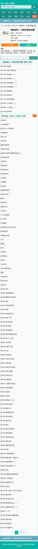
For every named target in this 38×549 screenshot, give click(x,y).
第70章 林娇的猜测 (7, 404)
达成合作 (3, 211)
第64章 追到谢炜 (6, 379)
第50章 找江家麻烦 (7, 322)
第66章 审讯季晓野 (7, 388)
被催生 (3, 244)
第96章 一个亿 (5, 511)
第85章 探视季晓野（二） (9, 466)
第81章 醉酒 (4, 449)
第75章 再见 (4, 425)
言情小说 (14, 25)
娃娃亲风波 (4, 231)
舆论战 (3, 260)
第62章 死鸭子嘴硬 (7, 371)
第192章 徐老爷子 (6, 95)
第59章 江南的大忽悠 (7, 359)
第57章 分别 (4, 351)
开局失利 (3, 161)
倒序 (34, 116)
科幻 (3, 16)
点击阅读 (28, 45)
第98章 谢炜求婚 (6, 519)
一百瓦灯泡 (18, 33)
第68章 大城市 (5, 396)
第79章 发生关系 (6, 441)
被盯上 (3, 198)
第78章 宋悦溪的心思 (7, 437)
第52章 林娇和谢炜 (7, 330)
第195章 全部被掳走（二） (9, 83)
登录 (34, 16)
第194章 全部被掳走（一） (9, 87)
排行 (22, 16)
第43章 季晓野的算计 (7, 293)
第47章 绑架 (4, 309)
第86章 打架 (4, 470)
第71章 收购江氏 (6, 408)
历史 (28, 12)
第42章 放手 (4, 289)
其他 (16, 16)
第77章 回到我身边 (7, 433)
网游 (34, 12)
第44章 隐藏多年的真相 (8, 297)
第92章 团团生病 (6, 495)
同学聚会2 (4, 256)
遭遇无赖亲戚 (5, 145)
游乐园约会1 (5, 169)
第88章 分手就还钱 (7, 478)
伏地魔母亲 (4, 132)
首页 (3, 12)
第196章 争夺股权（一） (8, 78)
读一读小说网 (8, 3)
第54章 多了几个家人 (7, 338)
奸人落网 (3, 219)
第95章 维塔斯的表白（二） (9, 507)
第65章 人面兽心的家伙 (8, 383)
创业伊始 (3, 141)
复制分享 (33, 58)
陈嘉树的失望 (5, 235)
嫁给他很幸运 (5, 157)
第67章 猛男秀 (5, 392)
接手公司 (3, 137)
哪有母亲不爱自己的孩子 (8, 227)
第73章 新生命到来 (7, 416)
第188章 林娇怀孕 (6, 111)
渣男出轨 (3, 120)
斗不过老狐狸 (5, 215)
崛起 (2, 272)
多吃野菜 (3, 223)
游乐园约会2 (5, 174)
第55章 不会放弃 (6, 342)
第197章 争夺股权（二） (8, 74)
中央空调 (3, 264)
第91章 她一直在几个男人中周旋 (11, 490)
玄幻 (9, 12)
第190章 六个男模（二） (8, 103)
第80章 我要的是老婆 (7, 445)
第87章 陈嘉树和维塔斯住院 (9, 474)
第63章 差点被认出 (7, 375)
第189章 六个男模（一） (8, 107)
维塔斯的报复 (5, 190)
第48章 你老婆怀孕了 (7, 314)
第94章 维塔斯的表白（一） (9, 503)
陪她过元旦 (4, 207)
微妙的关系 (4, 281)
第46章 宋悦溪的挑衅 (7, 305)
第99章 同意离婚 (6, 523)
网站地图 (19, 546)
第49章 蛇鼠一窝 (6, 318)
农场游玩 (3, 178)
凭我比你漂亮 (5, 149)
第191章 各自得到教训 (8, 99)
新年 (2, 248)
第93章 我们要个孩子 (7, 499)
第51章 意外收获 (6, 326)
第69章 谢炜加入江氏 (7, 400)
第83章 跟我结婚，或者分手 (9, 458)
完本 (28, 16)
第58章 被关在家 (6, 355)
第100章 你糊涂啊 (6, 527)
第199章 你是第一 (23, 41)
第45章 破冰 (4, 301)
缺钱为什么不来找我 (7, 128)
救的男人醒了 (5, 194)
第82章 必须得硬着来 (7, 453)
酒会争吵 (3, 285)
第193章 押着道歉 (6, 91)
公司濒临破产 (5, 124)
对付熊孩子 (4, 276)
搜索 (34, 7)
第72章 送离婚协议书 (7, 412)
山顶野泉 (3, 182)
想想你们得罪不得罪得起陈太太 (11, 153)
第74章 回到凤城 (6, 420)
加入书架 (10, 45)
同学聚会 (3, 252)
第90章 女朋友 (5, 486)
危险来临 (3, 202)
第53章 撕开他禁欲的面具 (9, 334)
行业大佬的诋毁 (6, 268)
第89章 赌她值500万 (7, 482)
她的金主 (3, 186)
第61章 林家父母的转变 (8, 367)
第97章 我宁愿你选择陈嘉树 (9, 515)
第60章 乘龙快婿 (6, 363)
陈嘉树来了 (4, 165)
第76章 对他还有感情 (7, 429)
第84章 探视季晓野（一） (9, 462)
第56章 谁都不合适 (7, 346)
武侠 (16, 12)
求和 (2, 239)
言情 (9, 16)
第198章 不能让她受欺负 (8, 70)
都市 (22, 12)
